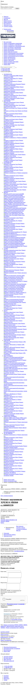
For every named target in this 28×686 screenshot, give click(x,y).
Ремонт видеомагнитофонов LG (15, 235)
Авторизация (10, 32)
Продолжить (4, 607)
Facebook (6, 675)
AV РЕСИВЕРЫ (8, 433)
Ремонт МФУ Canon (21, 417)
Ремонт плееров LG (21, 292)
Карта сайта (7, 651)
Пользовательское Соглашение (12, 648)
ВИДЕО (6, 192)
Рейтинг (3, 593)
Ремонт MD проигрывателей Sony (15, 369)
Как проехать (7, 23)
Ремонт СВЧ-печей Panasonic (14, 348)
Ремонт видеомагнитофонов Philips (13, 241)
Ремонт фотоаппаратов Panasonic (15, 329)
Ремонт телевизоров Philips (14, 87)
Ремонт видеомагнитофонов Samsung (14, 244)
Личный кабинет (8, 656)
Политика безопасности (10, 647)
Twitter (5, 680)
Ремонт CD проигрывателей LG (15, 360)
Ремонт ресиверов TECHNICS (14, 472)
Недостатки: (4, 582)
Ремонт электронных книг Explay (15, 187)
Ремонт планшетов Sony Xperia (15, 182)
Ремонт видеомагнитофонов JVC (15, 232)
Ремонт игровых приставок (11, 61)
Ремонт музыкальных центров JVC (13, 279)
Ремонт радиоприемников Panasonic (13, 301)
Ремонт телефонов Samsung (14, 152)
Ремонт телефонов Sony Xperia (15, 155)
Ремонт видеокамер (9, 50)
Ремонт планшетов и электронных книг (14, 46)
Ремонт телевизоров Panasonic (14, 84)
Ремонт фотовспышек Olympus (15, 335)
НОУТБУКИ (7, 101)
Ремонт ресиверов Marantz (13, 452)
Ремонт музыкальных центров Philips (13, 288)
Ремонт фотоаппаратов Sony (14, 332)
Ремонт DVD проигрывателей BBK (13, 195)
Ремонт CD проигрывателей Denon (13, 358)
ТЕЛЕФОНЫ (7, 127)
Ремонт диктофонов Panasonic (14, 262)
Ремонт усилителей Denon (13, 403)
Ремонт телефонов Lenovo (13, 141)
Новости (6, 16)
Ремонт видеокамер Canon (13, 218)
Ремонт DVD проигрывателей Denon (13, 198)
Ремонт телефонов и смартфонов (12, 44)
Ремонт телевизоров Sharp (13, 93)
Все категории (7, 42)
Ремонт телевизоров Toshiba (14, 98)
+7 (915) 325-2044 (5, 68)
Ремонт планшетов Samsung (14, 179)
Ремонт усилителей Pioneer (14, 408)
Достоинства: (4, 577)
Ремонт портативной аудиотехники (13, 54)
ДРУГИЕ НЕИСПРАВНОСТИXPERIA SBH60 (9, 520)
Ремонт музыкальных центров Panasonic (14, 285)
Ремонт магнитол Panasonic (14, 270)
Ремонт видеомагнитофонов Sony (15, 246)
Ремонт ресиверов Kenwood (14, 449)
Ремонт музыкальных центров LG (15, 282)
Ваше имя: (3, 571)
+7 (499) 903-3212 (5, 70)
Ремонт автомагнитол (9, 57)
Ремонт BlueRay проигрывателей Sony (14, 203)
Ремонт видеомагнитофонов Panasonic (14, 239)
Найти (2, 522)
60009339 (3, 626)
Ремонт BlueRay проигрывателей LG (13, 201)
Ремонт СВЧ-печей (9, 60)
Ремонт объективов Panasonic (14, 318)
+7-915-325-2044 (8, 666)
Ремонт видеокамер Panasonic (14, 227)
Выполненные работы (10, 534)
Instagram (6, 677)
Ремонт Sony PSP (19, 213)
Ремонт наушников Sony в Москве (15, 627)
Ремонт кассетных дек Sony (14, 372)
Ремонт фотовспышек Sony (14, 338)
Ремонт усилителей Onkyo (13, 405)
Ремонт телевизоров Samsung (14, 90)
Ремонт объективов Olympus (14, 315)
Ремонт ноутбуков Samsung (14, 122)
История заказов (8, 658)
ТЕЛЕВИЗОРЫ (8, 74)
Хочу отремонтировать (7, 495)
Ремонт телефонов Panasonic (14, 146)
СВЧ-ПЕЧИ (7, 340)
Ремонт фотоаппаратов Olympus (15, 327)
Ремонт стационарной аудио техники (13, 53)
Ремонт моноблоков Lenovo (14, 103)
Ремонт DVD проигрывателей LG (15, 205)
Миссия (6, 19)
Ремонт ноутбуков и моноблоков (12, 47)
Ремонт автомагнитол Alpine (14, 253)
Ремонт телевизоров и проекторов (13, 43)
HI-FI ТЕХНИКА (8, 355)
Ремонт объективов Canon (13, 313)
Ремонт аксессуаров (9, 63)
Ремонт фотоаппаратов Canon (14, 324)
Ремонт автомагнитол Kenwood (15, 256)
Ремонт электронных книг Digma (15, 184)
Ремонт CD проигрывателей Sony (15, 366)
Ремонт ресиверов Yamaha (13, 474)
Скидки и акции (8, 26)
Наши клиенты (8, 22)
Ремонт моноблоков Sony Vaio (14, 106)
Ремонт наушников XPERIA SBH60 (13, 625)
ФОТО (5, 310)
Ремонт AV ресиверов (9, 58)
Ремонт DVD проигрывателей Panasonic (14, 209)
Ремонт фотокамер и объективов (12, 49)
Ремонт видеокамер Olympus (14, 224)
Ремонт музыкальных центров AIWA (13, 277)
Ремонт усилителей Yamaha (14, 414)
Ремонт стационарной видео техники (14, 56)
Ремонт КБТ (7, 64)
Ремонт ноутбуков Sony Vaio (14, 125)
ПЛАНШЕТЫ (7, 163)
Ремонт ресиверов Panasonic (14, 460)
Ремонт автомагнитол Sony (14, 259)
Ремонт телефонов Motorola (14, 144)
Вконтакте (6, 678)
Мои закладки (7, 659)
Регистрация (10, 30)
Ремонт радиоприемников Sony (15, 303)
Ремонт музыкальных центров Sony (13, 291)
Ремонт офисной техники (10, 51)
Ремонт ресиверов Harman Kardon (15, 446)
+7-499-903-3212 (8, 667)
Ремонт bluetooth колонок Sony (15, 251)
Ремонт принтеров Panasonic (14, 425)
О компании (7, 18)
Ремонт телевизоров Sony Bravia (15, 96)
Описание (6, 533)
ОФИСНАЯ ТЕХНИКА (10, 416)
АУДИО (6, 248)
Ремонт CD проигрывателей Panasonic (14, 364)
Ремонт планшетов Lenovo (13, 176)
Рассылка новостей (9, 661)
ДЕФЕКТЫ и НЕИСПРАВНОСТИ (10, 510)
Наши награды (8, 20)
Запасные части (8, 25)
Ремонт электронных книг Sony (15, 190)
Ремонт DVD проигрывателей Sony (13, 212)
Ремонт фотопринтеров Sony (14, 431)
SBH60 (25, 625)
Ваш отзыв (3, 589)
